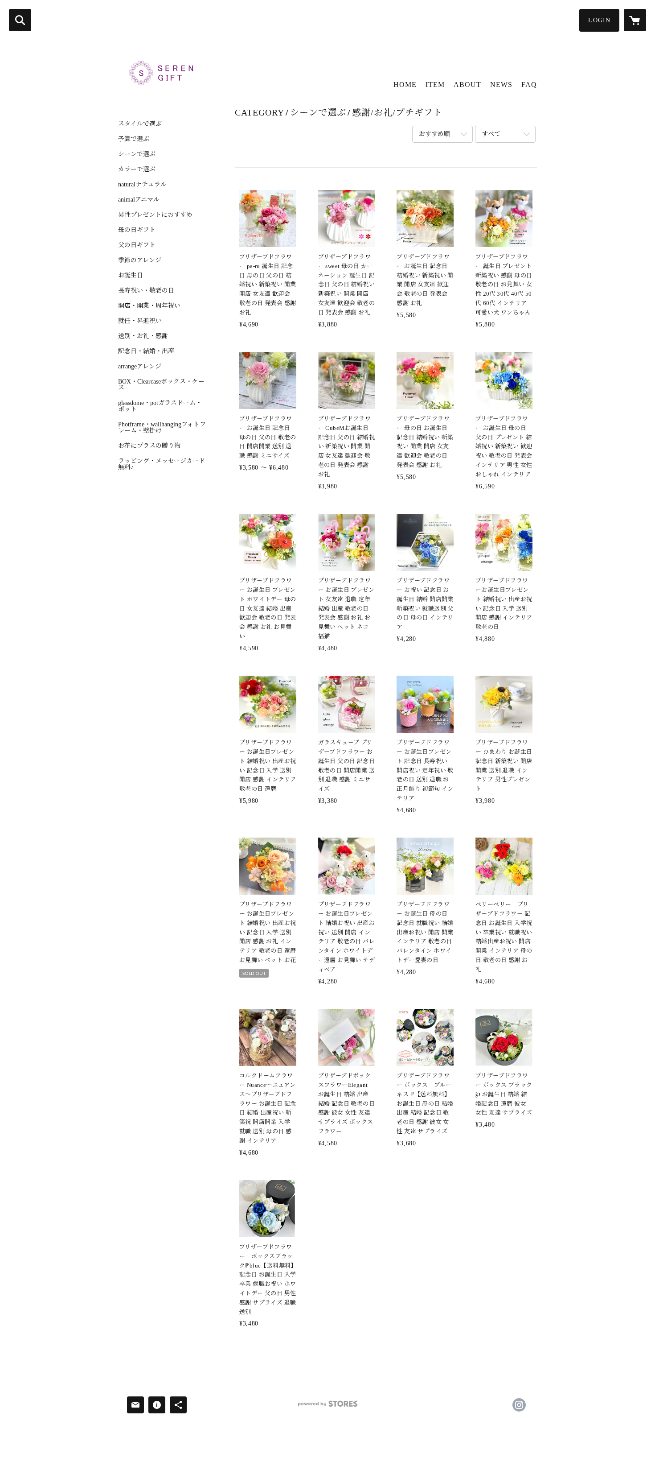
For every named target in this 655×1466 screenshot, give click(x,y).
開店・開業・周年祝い (149, 306)
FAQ (529, 84)
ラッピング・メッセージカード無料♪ (161, 464)
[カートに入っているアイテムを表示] (635, 20)
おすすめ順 (434, 134)
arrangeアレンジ (139, 366)
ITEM (435, 84)
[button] (599, 20)
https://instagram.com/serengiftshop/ (519, 1405)
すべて (491, 134)
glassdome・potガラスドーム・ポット (160, 406)
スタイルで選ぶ (140, 124)
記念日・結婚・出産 (146, 351)
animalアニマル (139, 200)
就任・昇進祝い (140, 321)
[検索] (20, 20)
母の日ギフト (137, 230)
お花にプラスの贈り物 (149, 446)
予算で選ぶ (133, 139)
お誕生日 (130, 276)
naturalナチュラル (142, 185)
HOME (405, 84)
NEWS (501, 84)
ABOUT (467, 84)
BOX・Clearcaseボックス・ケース (161, 385)
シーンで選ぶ (137, 154)
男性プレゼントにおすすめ (155, 215)
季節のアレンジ (139, 260)
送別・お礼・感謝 (143, 336)
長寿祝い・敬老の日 (146, 291)
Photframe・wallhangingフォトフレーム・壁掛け (162, 427)
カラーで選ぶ (137, 169)
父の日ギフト (137, 245)
